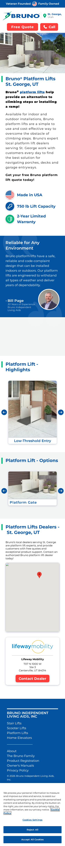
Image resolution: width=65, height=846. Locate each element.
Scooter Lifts (16, 728)
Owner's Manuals (20, 765)
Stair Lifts (14, 723)
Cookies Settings (32, 819)
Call (52, 27)
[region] (32, 814)
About (11, 751)
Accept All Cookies (32, 839)
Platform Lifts (17, 733)
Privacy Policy (18, 770)
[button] (39, 575)
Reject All (32, 829)
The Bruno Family (21, 756)
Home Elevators (19, 738)
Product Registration (23, 761)
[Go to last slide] (4, 412)
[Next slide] (61, 412)
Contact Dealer (32, 679)
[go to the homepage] (21, 16)
